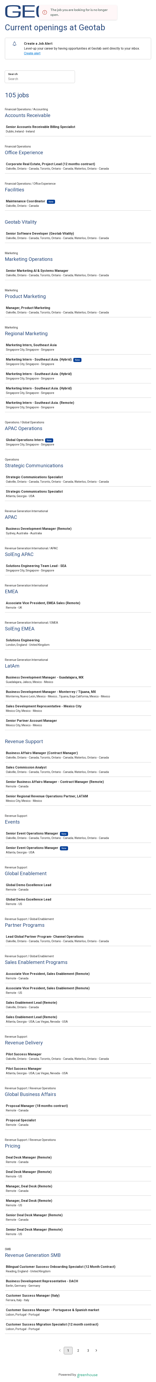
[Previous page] (60, 1350)
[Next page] (96, 1350)
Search (13, 74)
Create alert (32, 53)
